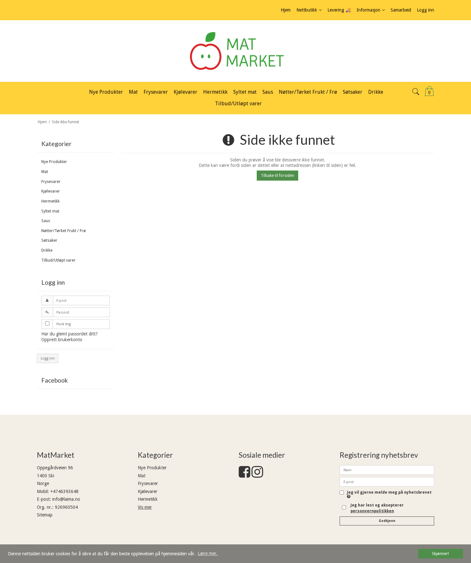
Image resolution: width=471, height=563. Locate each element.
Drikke (47, 250)
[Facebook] (244, 475)
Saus (45, 221)
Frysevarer (51, 181)
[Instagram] (257, 475)
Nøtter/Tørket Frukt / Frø (63, 231)
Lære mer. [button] (208, 553)
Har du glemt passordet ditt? (69, 333)
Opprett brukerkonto (61, 339)
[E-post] (387, 481)
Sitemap (45, 514)
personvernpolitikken (372, 511)
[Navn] (387, 469)
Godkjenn (387, 521)
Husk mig (63, 324)
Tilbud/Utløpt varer (58, 260)
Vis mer (145, 507)
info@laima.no (66, 499)
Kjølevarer (50, 191)
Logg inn (48, 358)
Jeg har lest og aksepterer (377, 508)
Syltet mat (50, 211)
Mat (44, 171)
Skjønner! (440, 553)
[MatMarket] (235, 51)
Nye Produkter (54, 162)
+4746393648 (64, 491)
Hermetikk (50, 201)
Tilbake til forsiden (277, 175)
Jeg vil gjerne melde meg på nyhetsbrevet (389, 492)
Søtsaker (49, 240)
